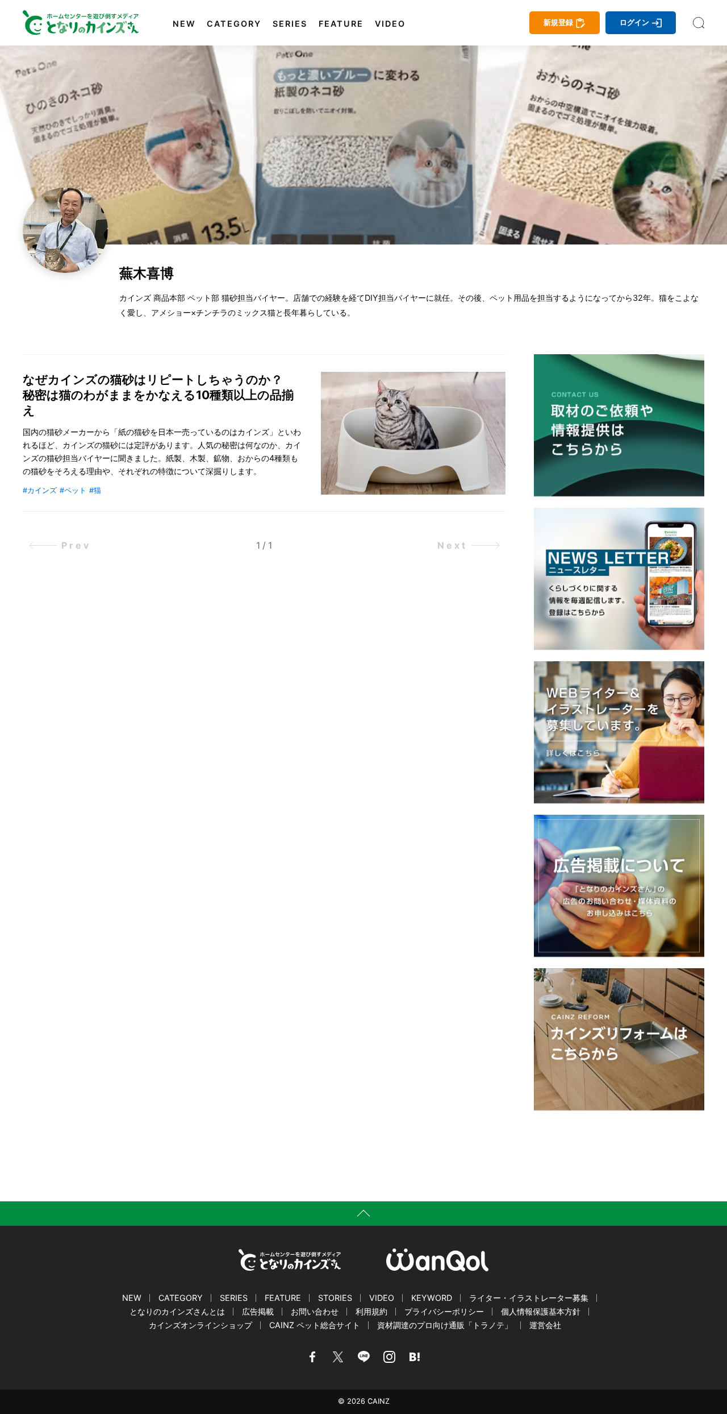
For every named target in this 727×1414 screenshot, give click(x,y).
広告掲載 (258, 1311)
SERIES (290, 24)
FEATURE (341, 24)
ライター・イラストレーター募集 (528, 1298)
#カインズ (40, 490)
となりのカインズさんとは (177, 1311)
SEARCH (698, 22)
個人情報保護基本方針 (540, 1311)
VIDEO (390, 24)
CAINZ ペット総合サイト (314, 1325)
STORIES (335, 1298)
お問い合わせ (315, 1311)
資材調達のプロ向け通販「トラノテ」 (444, 1325)
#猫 (95, 490)
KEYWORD (431, 1298)
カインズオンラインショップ (200, 1325)
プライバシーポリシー (444, 1311)
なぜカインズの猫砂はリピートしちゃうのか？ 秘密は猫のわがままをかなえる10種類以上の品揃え (159, 394)
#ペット (73, 490)
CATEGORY (234, 24)
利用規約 (371, 1311)
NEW (184, 24)
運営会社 (545, 1325)
